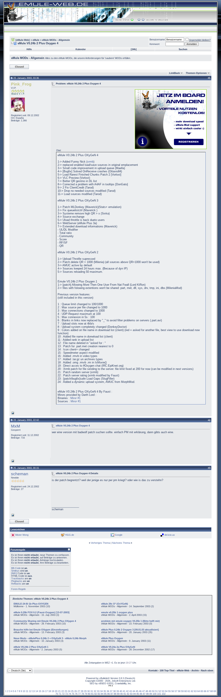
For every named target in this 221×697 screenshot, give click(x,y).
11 (27, 691)
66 (205, 691)
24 (69, 691)
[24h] (134, 49)
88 (115, 693)
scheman (19, 474)
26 (75, 691)
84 (102, 693)
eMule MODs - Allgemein (56, 40)
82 (95, 693)
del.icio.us (169, 535)
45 (137, 691)
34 (101, 691)
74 (69, 693)
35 (104, 691)
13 (33, 691)
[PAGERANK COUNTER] (110, 685)
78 (82, 693)
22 (62, 691)
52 (159, 691)
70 (56, 693)
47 (143, 691)
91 (124, 693)
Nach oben (207, 670)
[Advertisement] (88, 119)
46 (140, 691)
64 (198, 691)
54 (166, 691)
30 (88, 691)
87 (111, 693)
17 (46, 691)
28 (82, 691)
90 (121, 693)
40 (121, 691)
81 (92, 693)
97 (144, 693)
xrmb (90, 161)
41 (124, 691)
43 (130, 691)
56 (172, 691)
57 (176, 691)
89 (118, 693)
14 (36, 691)
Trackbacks (17, 578)
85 (105, 693)
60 (185, 691)
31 (91, 691)
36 (108, 691)
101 (159, 693)
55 (169, 691)
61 (189, 691)
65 (201, 691)
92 (128, 693)
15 (40, 691)
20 (56, 691)
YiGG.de (69, 535)
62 (192, 691)
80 (89, 693)
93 (131, 693)
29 (85, 691)
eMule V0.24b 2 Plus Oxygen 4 (73, 425)
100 (154, 693)
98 (147, 693)
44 (134, 691)
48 (146, 691)
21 (59, 691)
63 (195, 691)
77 (79, 693)
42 (127, 691)
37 (111, 691)
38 (114, 691)
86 (108, 693)
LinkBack (174, 73)
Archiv (195, 670)
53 (163, 691)
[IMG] (14, 573)
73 (66, 693)
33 (98, 691)
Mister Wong (21, 535)
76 (76, 693)
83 (99, 693)
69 (214, 691)
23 (66, 691)
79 (86, 693)
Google (118, 535)
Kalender (81, 49)
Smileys (15, 570)
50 (153, 691)
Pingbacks (16, 581)
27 (78, 691)
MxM (15, 426)
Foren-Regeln (18, 589)
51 (156, 691)
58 (179, 691)
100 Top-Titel (167, 670)
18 (49, 691)
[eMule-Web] (23, 40)
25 (72, 691)
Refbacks (16, 583)
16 (43, 691)
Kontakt (153, 670)
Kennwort (154, 44)
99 (150, 693)
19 (53, 691)
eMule (36, 40)
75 (73, 693)
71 (60, 693)
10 (24, 691)
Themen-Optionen (196, 73)
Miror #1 (75, 398)
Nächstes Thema (121, 543)
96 (141, 693)
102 (164, 693)
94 (134, 693)
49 (150, 691)
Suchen (183, 49)
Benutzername (157, 39)
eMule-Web (183, 670)
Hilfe (29, 49)
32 (95, 691)
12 (30, 691)
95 (137, 693)
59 (182, 691)
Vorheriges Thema (100, 543)
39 (117, 691)
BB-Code (16, 568)
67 (208, 691)
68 (211, 691)
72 (63, 693)
